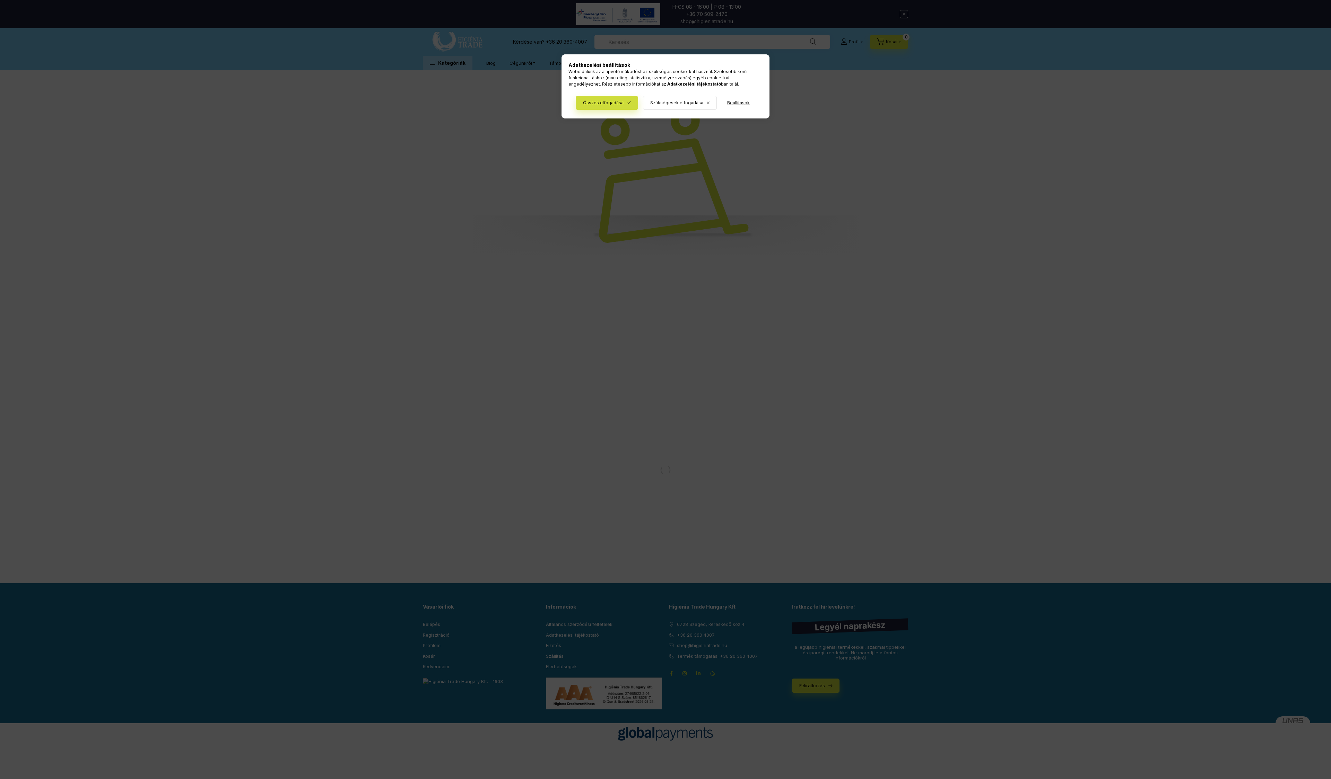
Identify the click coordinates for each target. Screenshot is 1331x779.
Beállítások (738, 102)
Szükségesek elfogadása (676, 102)
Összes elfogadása (603, 102)
